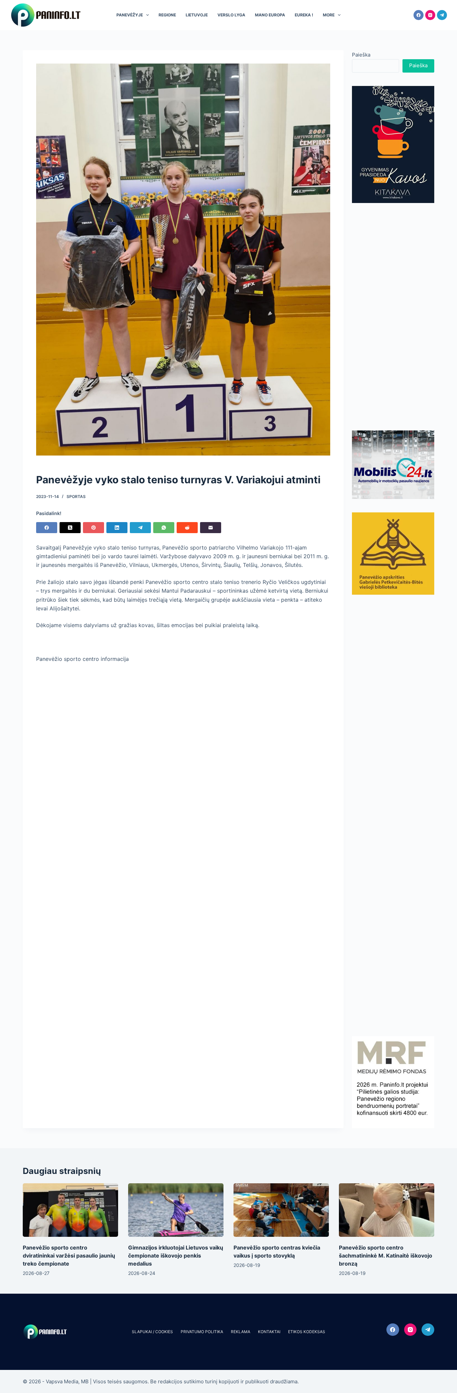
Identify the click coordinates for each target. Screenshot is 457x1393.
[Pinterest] (93, 527)
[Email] (210, 527)
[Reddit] (187, 527)
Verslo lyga (231, 14)
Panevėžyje (129, 14)
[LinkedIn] (116, 527)
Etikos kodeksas (306, 1331)
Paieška (361, 55)
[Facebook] (419, 15)
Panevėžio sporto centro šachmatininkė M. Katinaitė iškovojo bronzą (385, 1255)
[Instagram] (430, 15)
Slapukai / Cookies (152, 1331)
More (329, 14)
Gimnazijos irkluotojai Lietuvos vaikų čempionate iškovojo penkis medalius (175, 1255)
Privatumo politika (202, 1331)
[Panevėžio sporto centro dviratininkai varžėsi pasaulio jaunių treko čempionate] (70, 1210)
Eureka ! (304, 14)
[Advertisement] (393, 316)
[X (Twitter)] (70, 527)
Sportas (76, 496)
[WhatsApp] (163, 527)
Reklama (240, 1331)
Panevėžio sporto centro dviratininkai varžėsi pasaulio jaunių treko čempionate (69, 1255)
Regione (167, 14)
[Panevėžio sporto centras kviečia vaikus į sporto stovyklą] (281, 1210)
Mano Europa (270, 14)
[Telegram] (442, 15)
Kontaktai (269, 1331)
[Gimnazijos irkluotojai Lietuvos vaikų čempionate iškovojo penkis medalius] (175, 1210)
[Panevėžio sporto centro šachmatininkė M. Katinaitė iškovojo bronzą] (386, 1210)
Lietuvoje (197, 14)
